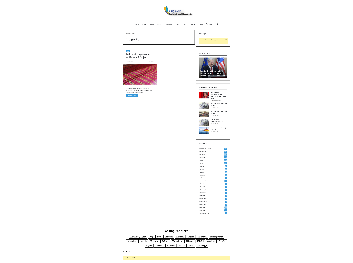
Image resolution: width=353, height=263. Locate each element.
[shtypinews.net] (176, 11)
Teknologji (203, 201)
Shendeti (203, 204)
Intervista (169, 24)
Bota (185, 24)
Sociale (193, 24)
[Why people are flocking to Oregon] (204, 130)
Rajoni (202, 166)
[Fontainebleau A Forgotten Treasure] (204, 122)
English (201, 24)
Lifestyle (202, 195)
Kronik (202, 169)
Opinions (203, 210)
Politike (143, 24)
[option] (213, 68)
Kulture (178, 24)
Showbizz (203, 187)
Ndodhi (152, 24)
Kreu (128, 33)
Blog (201, 160)
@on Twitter (127, 252)
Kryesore (203, 151)
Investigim (203, 189)
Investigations (204, 213)
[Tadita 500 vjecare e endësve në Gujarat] (140, 74)
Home (137, 24)
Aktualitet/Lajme (205, 148)
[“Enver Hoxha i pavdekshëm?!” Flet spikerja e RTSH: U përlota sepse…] (204, 95)
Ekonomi (159, 24)
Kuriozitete (203, 198)
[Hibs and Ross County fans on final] (204, 105)
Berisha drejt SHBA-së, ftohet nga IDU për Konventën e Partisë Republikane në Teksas (212, 73)
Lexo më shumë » (132, 95)
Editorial (202, 178)
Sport (202, 184)
